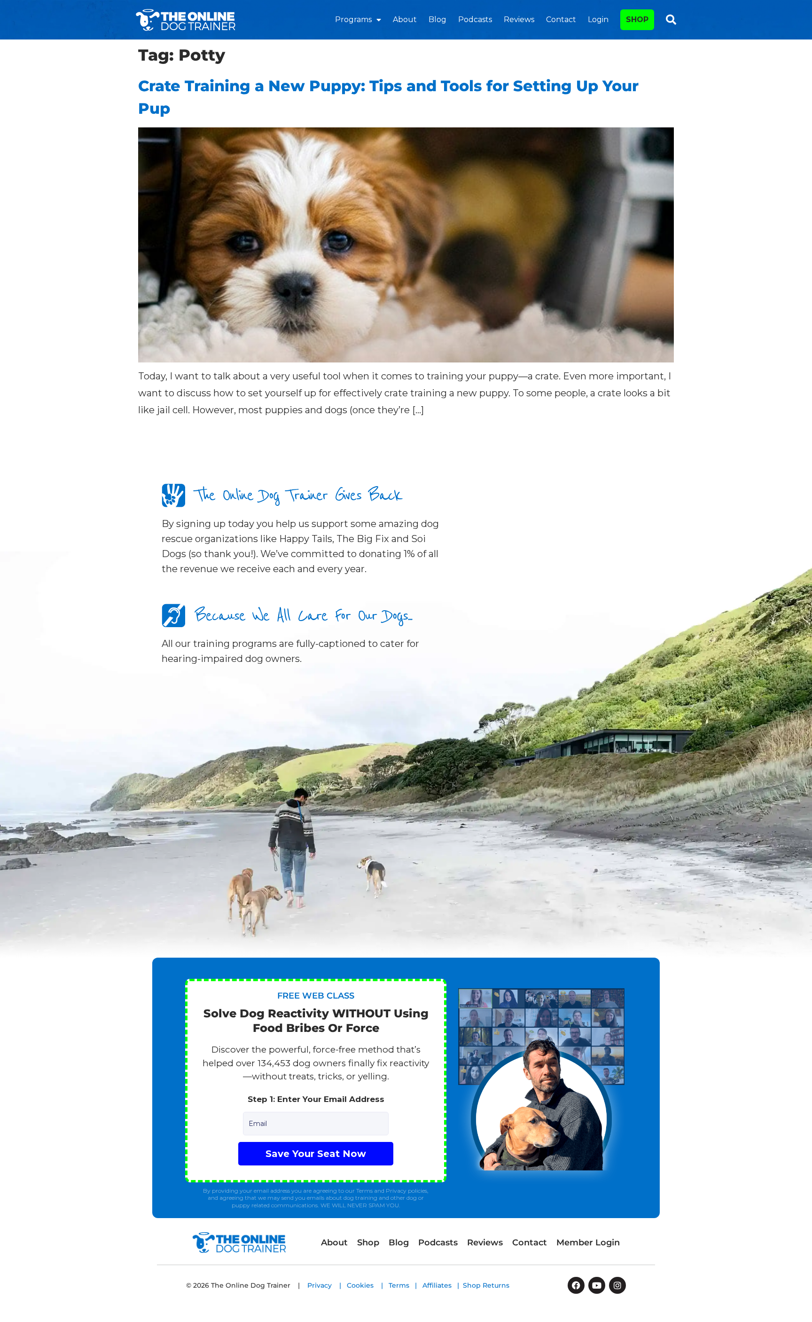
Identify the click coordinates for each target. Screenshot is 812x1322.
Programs (353, 19)
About (405, 19)
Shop (368, 1242)
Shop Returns (486, 1285)
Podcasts (475, 19)
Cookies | (368, 1285)
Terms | (405, 1285)
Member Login (588, 1242)
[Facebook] (576, 1285)
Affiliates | (442, 1285)
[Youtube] (596, 1285)
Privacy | (327, 1285)
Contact (561, 19)
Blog (437, 19)
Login (598, 19)
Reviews (519, 19)
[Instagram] (617, 1285)
